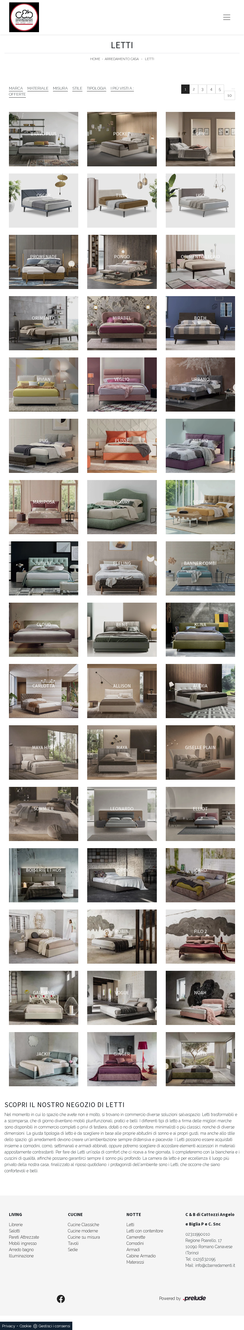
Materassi (135, 1262)
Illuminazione (21, 1256)
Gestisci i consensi (54, 1326)
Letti (149, 59)
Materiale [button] (38, 88)
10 (229, 95)
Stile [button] (77, 88)
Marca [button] (16, 88)
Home (95, 59)
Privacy (8, 1326)
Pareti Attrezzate (24, 1237)
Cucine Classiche (83, 1224)
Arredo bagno (21, 1249)
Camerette (135, 1237)
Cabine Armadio (141, 1256)
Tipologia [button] (96, 88)
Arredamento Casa (122, 59)
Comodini (135, 1243)
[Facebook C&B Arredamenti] (61, 1299)
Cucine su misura (84, 1237)
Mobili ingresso (23, 1243)
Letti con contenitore (144, 1231)
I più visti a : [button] (122, 88)
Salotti (14, 1231)
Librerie (16, 1224)
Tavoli (73, 1243)
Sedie (73, 1249)
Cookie (25, 1326)
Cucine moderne (83, 1231)
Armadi (133, 1249)
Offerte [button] (17, 94)
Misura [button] (60, 88)
